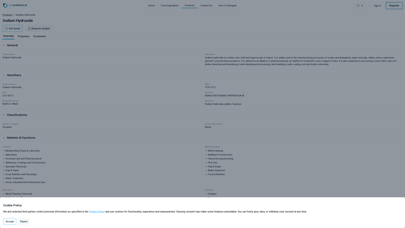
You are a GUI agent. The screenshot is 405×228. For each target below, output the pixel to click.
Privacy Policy (97, 211)
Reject (24, 221)
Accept (10, 221)
